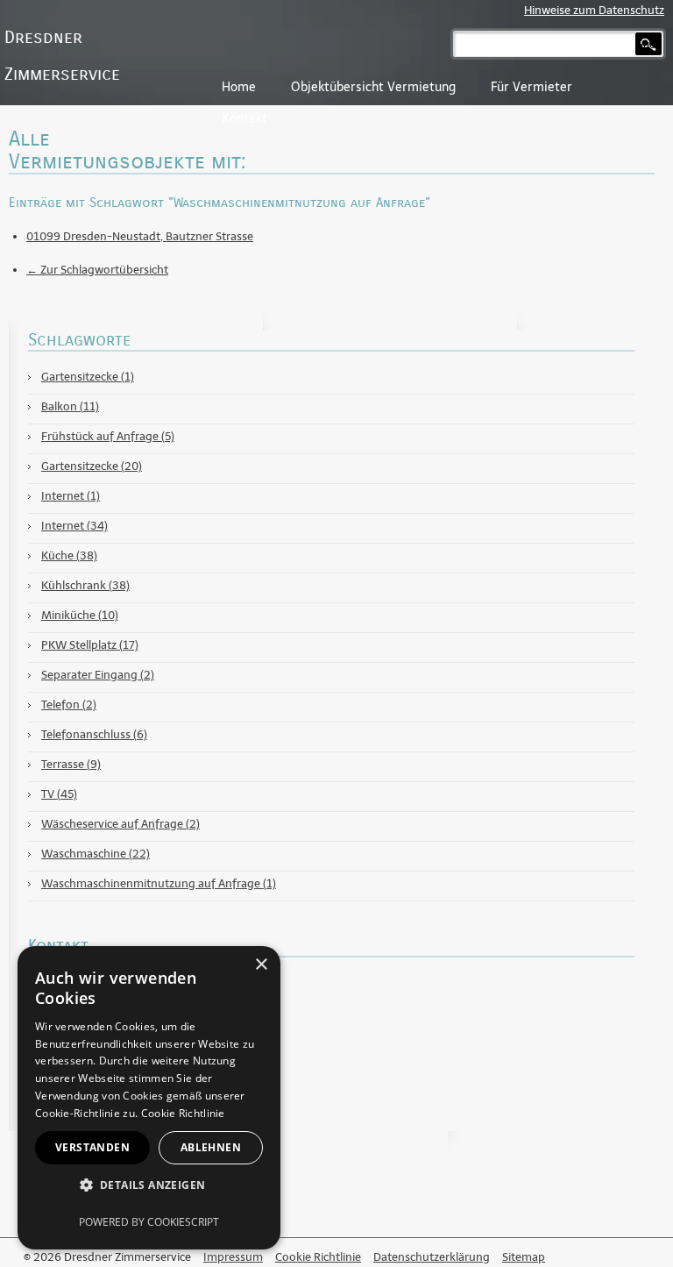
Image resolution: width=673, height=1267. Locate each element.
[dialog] (149, 1097)
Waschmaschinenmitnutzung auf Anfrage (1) (158, 883)
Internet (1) (70, 495)
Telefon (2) (68, 704)
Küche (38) (69, 555)
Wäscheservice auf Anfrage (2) (120, 823)
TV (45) (59, 794)
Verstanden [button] (92, 1147)
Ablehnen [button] (211, 1147)
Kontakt (244, 118)
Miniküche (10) (79, 615)
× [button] (260, 965)
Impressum (233, 1256)
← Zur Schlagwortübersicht (97, 269)
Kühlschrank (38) (85, 585)
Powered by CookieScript (149, 1221)
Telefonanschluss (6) (94, 734)
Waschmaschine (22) (95, 853)
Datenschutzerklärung (431, 1256)
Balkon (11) (70, 406)
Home (239, 87)
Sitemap (523, 1256)
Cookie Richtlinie (318, 1256)
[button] (149, 1184)
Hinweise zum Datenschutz (594, 10)
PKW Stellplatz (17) (89, 644)
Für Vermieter (531, 87)
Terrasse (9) (71, 764)
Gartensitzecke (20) (91, 466)
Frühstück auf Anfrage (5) (107, 436)
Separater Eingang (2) (97, 674)
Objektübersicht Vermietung (373, 87)
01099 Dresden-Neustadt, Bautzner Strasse (139, 236)
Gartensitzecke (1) (87, 376)
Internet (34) (74, 525)
